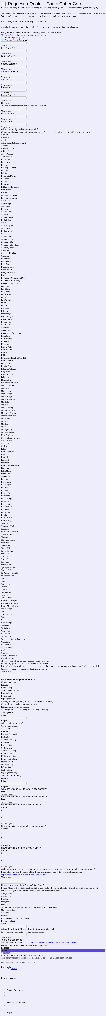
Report (32, 962)
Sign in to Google (9, 35)
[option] (53, 134)
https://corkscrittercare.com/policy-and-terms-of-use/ (23, 875)
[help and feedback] (2, 973)
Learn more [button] (42, 35)
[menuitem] (56, 986)
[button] (53, 950)
